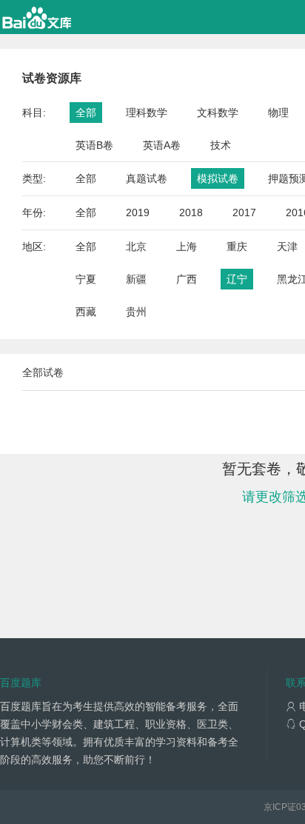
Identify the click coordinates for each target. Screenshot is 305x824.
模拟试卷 (217, 178)
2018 (191, 212)
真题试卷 (146, 178)
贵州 (136, 312)
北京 (136, 246)
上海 (186, 246)
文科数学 (217, 112)
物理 (278, 112)
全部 (86, 112)
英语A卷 (162, 145)
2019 (138, 212)
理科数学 (146, 112)
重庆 (237, 246)
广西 (186, 279)
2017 (244, 212)
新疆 (136, 279)
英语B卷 (94, 145)
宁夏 (86, 279)
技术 (220, 145)
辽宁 (237, 279)
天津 (287, 246)
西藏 (86, 312)
